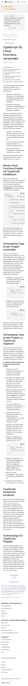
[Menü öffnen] (2, 2)
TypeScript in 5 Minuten (13, 159)
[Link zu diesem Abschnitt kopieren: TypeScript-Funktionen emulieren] (15, 495)
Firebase (5, 34)
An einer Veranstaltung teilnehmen (9, 632)
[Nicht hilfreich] (15, 39)
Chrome (3, 664)
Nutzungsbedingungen (7, 678)
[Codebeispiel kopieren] (23, 193)
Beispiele (3, 611)
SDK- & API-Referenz (6, 608)
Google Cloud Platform (7, 669)
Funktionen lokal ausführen (10, 503)
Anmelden (23, 2)
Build (16, 36)
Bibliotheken (4, 613)
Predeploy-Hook (17, 108)
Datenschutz (17, 678)
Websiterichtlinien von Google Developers (14, 591)
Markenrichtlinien (5, 649)
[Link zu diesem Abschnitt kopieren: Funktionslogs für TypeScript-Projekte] (14, 542)
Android (3, 662)
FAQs (2, 652)
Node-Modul (6, 570)
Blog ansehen (4, 622)
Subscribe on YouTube (6, 630)
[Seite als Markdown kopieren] (9, 62)
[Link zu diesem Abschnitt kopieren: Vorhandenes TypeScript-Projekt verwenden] (17, 250)
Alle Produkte (4, 672)
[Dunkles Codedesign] (21, 193)
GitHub (3, 616)
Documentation (7, 7)
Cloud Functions (9, 9)
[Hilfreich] (13, 39)
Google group (4, 644)
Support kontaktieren (6, 639)
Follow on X (4, 627)
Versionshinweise (5, 647)
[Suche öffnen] (15, 2)
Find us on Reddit (5, 625)
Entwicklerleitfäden (6, 606)
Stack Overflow (5, 642)
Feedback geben (9, 43)
